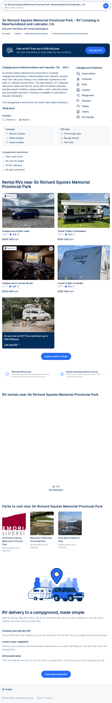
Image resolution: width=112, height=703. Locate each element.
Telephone (10, 119)
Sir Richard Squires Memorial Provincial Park (70, 34)
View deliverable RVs (56, 674)
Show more (8, 108)
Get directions (56, 489)
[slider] (12, 234)
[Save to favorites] (51, 196)
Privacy (48, 698)
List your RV (95, 50)
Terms (39, 698)
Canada (18, 34)
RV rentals (6, 34)
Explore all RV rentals (56, 356)
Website (25, 119)
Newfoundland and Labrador (36, 34)
